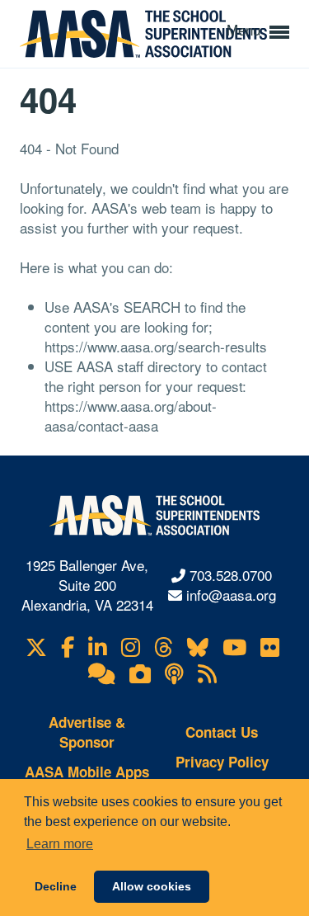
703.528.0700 (231, 574)
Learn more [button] (59, 844)
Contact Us (221, 732)
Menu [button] (246, 29)
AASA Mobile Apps (87, 771)
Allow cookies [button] (151, 886)
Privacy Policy (222, 762)
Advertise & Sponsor (87, 732)
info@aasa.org (231, 594)
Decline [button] (56, 886)
